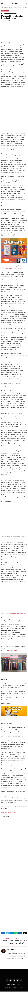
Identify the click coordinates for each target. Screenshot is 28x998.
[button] (2, 3)
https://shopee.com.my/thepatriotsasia (14, 268)
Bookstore (14, 984)
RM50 (14, 812)
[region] (14, 109)
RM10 (9, 812)
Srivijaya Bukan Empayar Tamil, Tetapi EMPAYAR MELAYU (7, 942)
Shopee (19, 984)
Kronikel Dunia (5, 10)
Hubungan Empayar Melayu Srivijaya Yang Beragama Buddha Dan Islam (21, 942)
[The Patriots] (14, 3)
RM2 (2, 812)
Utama (8, 984)
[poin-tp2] (14, 716)
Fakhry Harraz (10, 20)
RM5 (6, 812)
